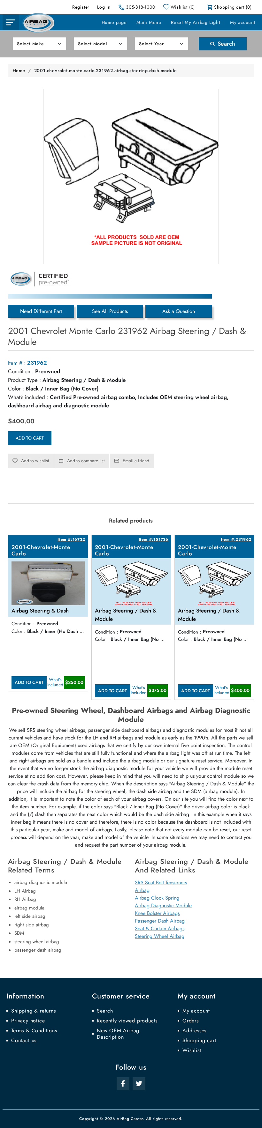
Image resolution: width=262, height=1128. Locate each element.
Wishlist (191, 1050)
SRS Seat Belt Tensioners (161, 882)
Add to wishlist (35, 460)
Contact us (23, 1040)
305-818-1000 (140, 7)
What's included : (28, 397)
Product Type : (24, 380)
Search (225, 44)
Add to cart (30, 438)
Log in (104, 7)
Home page (114, 22)
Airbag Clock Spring (157, 898)
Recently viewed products (127, 1021)
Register (80, 7)
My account (243, 22)
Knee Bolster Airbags (157, 913)
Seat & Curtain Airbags (159, 928)
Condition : (21, 371)
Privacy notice (28, 1021)
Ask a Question (178, 311)
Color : (16, 388)
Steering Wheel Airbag (159, 936)
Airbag (142, 890)
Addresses (194, 1031)
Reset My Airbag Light (195, 22)
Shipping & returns (33, 1011)
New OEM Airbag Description (118, 1034)
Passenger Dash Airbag (160, 920)
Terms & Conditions (34, 1031)
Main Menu (148, 22)
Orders (190, 1021)
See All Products (110, 311)
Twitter (139, 1083)
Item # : (17, 363)
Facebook (123, 1083)
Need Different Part (41, 311)
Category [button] (11, 22)
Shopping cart (199, 1040)
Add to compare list (85, 460)
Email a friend (136, 460)
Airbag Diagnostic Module (163, 905)
